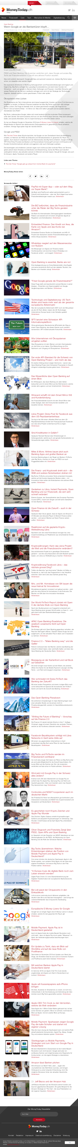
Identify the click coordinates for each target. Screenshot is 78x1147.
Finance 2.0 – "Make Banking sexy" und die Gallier (52, 642)
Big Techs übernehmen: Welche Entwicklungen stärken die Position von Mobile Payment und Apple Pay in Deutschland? (49, 852)
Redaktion (19, 1135)
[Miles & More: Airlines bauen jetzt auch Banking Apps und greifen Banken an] (16, 458)
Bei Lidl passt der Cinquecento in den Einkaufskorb (49, 891)
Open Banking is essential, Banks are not (50, 262)
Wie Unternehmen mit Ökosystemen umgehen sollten (48, 339)
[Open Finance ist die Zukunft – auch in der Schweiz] (16, 515)
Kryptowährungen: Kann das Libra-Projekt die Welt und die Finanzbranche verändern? (51, 547)
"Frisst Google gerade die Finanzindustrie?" (51, 281)
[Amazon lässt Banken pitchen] (16, 1069)
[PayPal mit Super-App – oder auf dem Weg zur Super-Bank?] (16, 193)
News (4, 18)
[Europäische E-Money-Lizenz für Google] (16, 915)
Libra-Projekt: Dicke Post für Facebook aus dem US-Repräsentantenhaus (51, 415)
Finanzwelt (13, 18)
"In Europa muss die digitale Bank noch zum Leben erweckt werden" (52, 872)
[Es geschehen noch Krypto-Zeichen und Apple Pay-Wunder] (16, 817)
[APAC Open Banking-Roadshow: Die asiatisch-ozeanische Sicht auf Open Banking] (16, 628)
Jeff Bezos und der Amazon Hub (50, 1081)
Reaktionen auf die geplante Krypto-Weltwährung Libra (48, 528)
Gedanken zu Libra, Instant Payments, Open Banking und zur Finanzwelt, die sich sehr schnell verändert (52, 492)
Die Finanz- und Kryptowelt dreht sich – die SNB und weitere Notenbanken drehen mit (51, 471)
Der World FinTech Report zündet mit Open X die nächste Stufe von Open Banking (51, 603)
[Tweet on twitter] (36, 176)
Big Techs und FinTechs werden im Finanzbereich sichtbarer (47, 755)
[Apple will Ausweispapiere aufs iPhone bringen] (16, 990)
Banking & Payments (67, 30)
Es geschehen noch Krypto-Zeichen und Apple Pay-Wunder (50, 812)
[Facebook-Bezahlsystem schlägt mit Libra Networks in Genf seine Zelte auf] (16, 742)
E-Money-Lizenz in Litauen (49, 122)
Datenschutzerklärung (43, 1135)
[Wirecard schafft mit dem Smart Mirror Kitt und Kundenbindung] (16, 401)
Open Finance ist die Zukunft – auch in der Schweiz (51, 509)
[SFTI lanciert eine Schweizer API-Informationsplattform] (16, 326)
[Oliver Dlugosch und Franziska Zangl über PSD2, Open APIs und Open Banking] (16, 836)
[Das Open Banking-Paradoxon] (16, 704)
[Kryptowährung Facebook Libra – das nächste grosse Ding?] (16, 571)
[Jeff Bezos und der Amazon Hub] (16, 1088)
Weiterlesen (60, 196)
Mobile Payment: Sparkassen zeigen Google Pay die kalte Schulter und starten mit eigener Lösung (52, 1024)
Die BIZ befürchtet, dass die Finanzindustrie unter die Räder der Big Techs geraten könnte (51, 208)
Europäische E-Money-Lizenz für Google (50, 908)
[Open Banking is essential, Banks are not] (16, 268)
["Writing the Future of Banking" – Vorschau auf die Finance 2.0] (16, 723)
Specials (50, 3)
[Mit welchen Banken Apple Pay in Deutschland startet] (16, 972)
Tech (29, 18)
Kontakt (11, 1135)
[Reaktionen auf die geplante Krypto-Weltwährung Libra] (16, 533)
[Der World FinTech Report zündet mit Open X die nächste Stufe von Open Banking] (16, 609)
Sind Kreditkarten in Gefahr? (44, 432)
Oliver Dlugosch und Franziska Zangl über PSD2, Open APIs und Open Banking (51, 831)
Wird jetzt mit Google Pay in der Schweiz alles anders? (50, 774)
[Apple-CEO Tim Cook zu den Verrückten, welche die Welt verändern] (16, 1009)
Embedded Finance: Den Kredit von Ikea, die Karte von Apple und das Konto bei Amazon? (52, 227)
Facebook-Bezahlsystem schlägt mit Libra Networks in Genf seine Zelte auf (51, 736)
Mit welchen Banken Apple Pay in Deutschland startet (47, 966)
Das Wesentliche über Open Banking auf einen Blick (50, 377)
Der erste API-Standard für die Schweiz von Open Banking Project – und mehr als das (52, 358)
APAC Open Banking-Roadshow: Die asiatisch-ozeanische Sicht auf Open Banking (48, 624)
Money (31, 3)
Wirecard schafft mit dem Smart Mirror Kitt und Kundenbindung (51, 396)
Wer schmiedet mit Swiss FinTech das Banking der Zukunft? (49, 680)
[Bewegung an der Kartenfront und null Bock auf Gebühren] (16, 666)
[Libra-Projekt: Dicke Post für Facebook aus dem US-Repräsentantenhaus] (16, 420)
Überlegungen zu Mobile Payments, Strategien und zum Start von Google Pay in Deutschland (52, 1043)
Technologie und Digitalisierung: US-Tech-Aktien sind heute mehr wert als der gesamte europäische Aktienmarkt (52, 302)
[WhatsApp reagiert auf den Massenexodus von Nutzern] (16, 250)
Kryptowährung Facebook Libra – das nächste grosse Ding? (49, 566)
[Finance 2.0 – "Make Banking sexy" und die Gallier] (16, 648)
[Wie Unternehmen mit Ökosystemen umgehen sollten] (16, 345)
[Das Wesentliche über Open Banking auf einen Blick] (16, 383)
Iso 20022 (68, 3)
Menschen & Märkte (42, 18)
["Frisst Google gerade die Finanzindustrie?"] (16, 287)
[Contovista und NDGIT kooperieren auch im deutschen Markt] (16, 798)
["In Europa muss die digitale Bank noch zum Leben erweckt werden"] (16, 877)
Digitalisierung (59, 18)
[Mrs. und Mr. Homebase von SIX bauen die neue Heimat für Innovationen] (16, 590)
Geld (22, 18)
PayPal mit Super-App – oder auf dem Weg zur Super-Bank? (52, 187)
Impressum (29, 1135)
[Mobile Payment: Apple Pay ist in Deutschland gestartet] (16, 934)
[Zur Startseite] (39, 1126)
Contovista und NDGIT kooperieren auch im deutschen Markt (52, 793)
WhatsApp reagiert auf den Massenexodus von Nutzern (51, 244)
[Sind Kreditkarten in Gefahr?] (16, 439)
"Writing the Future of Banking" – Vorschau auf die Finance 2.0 (51, 717)
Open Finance (55, 30)
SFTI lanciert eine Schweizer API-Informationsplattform (47, 320)
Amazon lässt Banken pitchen (45, 1062)
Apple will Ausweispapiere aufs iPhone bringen (49, 985)
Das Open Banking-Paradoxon (45, 697)
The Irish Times (12, 135)
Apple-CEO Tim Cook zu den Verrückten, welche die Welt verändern (51, 1004)
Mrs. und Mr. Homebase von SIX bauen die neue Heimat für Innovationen (51, 584)
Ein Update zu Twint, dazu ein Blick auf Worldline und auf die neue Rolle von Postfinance (49, 949)
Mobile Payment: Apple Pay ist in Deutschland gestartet (47, 928)
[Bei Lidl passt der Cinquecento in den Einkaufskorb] (16, 896)
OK (70, 1142)
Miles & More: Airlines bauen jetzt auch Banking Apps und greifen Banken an (49, 452)
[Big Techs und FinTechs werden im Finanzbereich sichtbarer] (16, 761)
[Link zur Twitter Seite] (69, 10)
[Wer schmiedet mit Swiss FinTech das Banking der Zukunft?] (16, 685)
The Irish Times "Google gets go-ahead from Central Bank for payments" (31, 164)
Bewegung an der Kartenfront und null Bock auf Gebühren (52, 661)
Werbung (66, 1135)
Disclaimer (57, 1135)
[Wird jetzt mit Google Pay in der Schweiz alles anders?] (16, 779)
